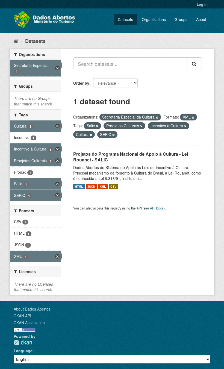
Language (23, 350)
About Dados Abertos (32, 309)
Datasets (125, 19)
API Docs (157, 208)
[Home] (16, 40)
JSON (91, 186)
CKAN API (22, 315)
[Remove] (157, 117)
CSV (113, 186)
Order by (81, 83)
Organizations (154, 19)
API (139, 208)
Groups (181, 19)
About (201, 19)
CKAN (23, 342)
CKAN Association (29, 322)
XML (103, 186)
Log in (202, 4)
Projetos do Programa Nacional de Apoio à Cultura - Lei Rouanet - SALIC (130, 157)
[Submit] (194, 63)
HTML (79, 186)
